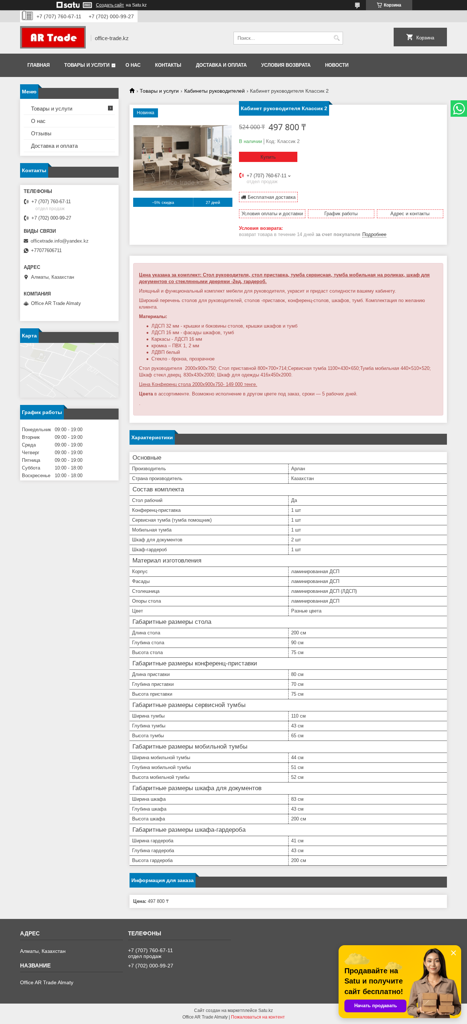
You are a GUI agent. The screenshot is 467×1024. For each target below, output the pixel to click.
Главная (38, 65)
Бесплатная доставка (272, 197)
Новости (336, 65)
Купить (268, 157)
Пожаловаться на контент (258, 1017)
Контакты (168, 65)
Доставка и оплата (221, 65)
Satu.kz (265, 1010)
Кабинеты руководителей (214, 91)
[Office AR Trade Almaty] (53, 38)
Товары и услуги (86, 65)
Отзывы (41, 133)
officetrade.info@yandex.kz (60, 241)
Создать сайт (110, 5)
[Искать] (336, 38)
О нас (133, 65)
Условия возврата (285, 65)
